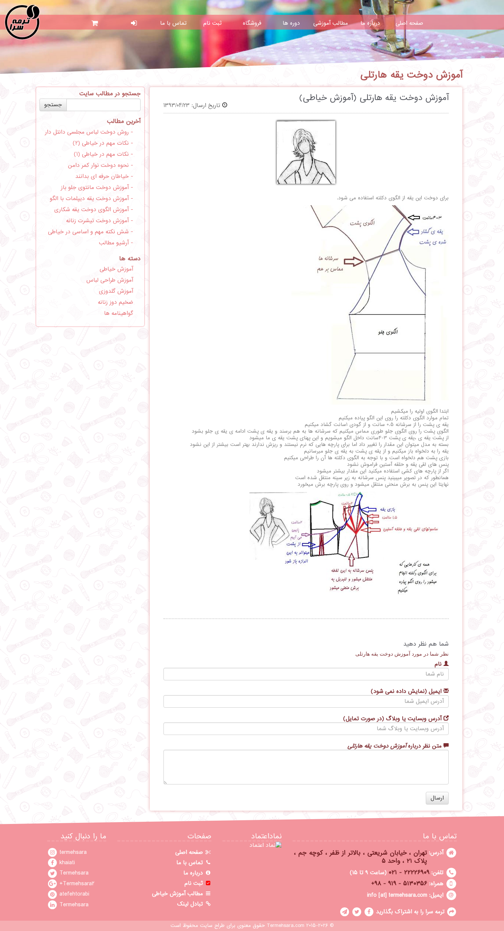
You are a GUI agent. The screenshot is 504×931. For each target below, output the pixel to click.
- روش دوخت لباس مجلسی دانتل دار (89, 132)
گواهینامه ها (118, 313)
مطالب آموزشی (330, 23)
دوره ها (291, 23)
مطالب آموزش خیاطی (178, 893)
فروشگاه (252, 23)
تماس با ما (173, 23)
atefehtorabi (73, 894)
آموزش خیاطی (116, 269)
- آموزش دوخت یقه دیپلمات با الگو (91, 198)
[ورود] (134, 23)
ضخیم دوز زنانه (115, 302)
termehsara (72, 852)
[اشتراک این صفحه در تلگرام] (344, 911)
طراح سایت (212, 926)
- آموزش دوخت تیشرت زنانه (99, 220)
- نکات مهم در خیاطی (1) (103, 154)
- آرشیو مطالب (116, 243)
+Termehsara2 (76, 883)
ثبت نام (212, 23)
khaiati (66, 862)
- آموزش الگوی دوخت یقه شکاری (93, 209)
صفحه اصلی (409, 23)
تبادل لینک (191, 904)
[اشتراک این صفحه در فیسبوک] (369, 911)
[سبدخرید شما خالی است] (94, 23)
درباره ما (370, 23)
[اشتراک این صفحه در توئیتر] (357, 911)
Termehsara (73, 873)
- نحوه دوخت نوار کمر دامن (100, 165)
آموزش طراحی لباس (109, 280)
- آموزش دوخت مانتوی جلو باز (97, 187)
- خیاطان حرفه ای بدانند (104, 176)
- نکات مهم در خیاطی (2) (103, 143)
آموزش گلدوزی (116, 291)
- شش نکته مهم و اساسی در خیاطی (90, 232)
